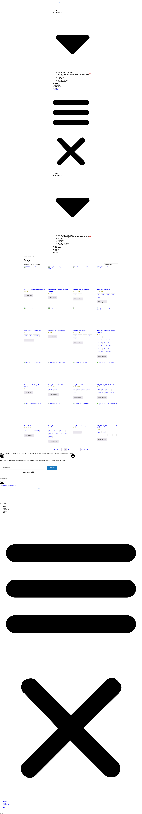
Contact (57, 86)
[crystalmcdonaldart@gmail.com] (2, 482)
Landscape (61, 77)
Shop (56, 83)
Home (56, 11)
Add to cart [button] (28, 295)
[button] (71, 132)
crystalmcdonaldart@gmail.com (8, 485)
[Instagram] (2, 456)
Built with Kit (28, 472)
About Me (57, 85)
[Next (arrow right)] (2, 813)
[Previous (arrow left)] (0, 813)
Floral (60, 79)
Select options (77, 299)
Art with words (63, 80)
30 (84, 449)
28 (79, 449)
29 (82, 449)
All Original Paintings (65, 72)
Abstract (61, 75)
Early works (62, 82)
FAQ (55, 88)
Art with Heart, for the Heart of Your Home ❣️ (74, 74)
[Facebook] (73, 456)
